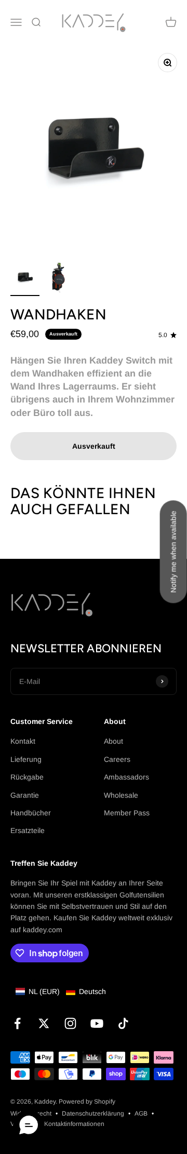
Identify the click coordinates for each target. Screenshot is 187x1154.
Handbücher (30, 813)
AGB (141, 1113)
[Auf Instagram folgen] (70, 1023)
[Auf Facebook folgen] (17, 1023)
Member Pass (127, 813)
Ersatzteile (27, 830)
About (113, 741)
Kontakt (22, 741)
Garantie (24, 795)
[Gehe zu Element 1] (24, 279)
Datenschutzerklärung (93, 1113)
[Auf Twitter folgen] (44, 1023)
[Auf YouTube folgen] (97, 1023)
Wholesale (121, 795)
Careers (117, 759)
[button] (60, 991)
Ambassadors (126, 777)
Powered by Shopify (87, 1101)
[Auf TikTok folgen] (123, 1023)
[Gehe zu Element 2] (58, 279)
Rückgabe (27, 777)
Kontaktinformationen (74, 1124)
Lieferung (26, 759)
